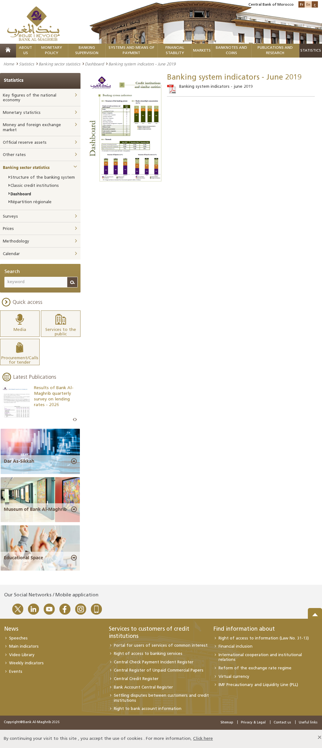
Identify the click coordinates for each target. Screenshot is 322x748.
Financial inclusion (236, 647)
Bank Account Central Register (143, 687)
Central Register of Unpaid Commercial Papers (158, 670)
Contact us (282, 722)
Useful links (308, 722)
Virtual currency (234, 677)
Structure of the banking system (42, 178)
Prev (74, 420)
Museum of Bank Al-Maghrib (35, 509)
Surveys (10, 217)
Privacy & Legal (253, 722)
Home (8, 63)
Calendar (11, 254)
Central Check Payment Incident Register (153, 662)
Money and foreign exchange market (32, 127)
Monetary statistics (22, 113)
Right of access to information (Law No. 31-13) (264, 638)
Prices (8, 229)
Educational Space (23, 558)
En (308, 4)
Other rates (14, 155)
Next (76, 420)
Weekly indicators (26, 663)
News (11, 629)
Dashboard (94, 63)
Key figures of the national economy (29, 98)
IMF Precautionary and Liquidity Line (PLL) (258, 685)
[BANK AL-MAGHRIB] (33, 23)
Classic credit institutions (34, 186)
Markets (202, 51)
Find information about (244, 629)
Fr (301, 4)
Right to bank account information (147, 709)
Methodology (16, 241)
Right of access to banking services (148, 654)
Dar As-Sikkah (19, 461)
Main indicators (24, 647)
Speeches (18, 638)
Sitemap (226, 722)
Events (15, 672)
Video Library (22, 655)
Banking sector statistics (59, 63)
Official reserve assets (25, 143)
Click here (203, 738)
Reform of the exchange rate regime (255, 668)
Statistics (26, 63)
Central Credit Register (136, 679)
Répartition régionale (31, 202)
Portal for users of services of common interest (161, 646)
